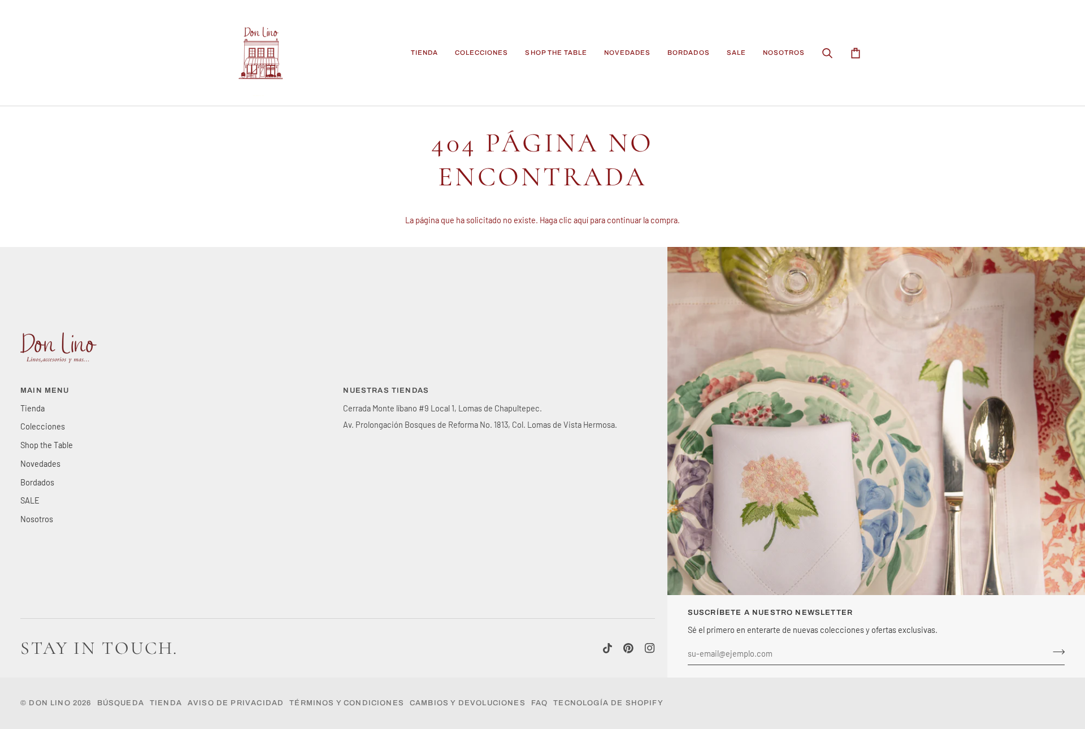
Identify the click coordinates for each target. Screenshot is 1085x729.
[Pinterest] (628, 648)
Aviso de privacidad (236, 703)
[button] (424, 53)
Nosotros (36, 519)
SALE (30, 500)
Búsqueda (120, 703)
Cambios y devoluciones (468, 703)
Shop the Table (46, 445)
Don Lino (51, 703)
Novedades (40, 463)
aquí (581, 220)
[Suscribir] (1055, 652)
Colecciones (42, 426)
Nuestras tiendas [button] (386, 390)
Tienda (32, 408)
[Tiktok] (607, 648)
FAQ (539, 703)
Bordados (37, 482)
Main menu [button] (45, 390)
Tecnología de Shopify (608, 703)
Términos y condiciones (346, 703)
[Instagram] (650, 648)
